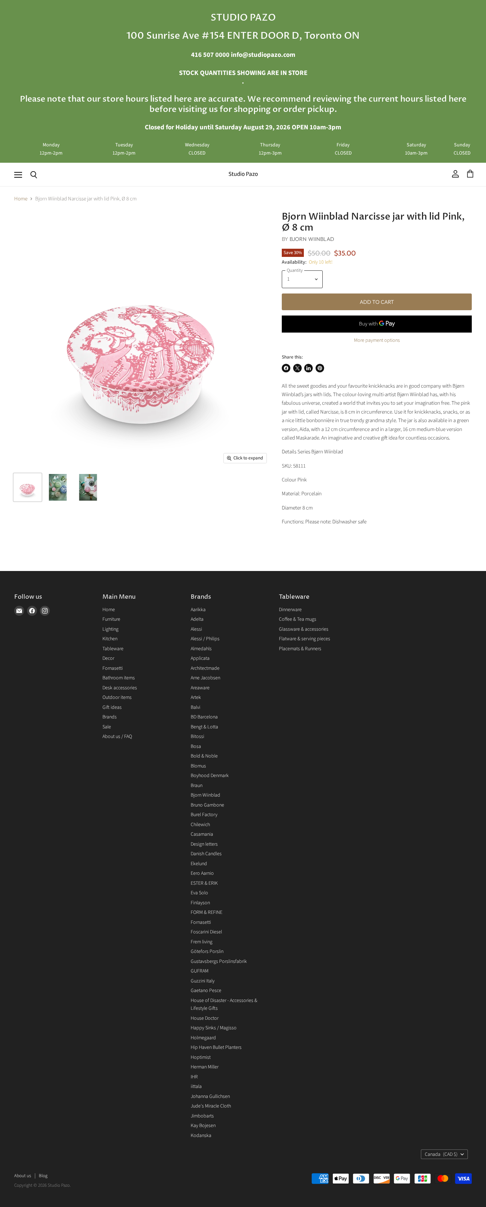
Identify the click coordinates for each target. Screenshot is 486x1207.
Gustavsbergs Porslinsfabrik (219, 961)
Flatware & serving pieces (304, 638)
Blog (43, 1176)
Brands (109, 717)
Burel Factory (204, 814)
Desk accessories (119, 687)
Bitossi (197, 736)
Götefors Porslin (207, 951)
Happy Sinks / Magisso (214, 1027)
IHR (194, 1077)
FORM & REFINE (206, 912)
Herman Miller (204, 1067)
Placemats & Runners (300, 648)
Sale (106, 727)
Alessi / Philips (205, 638)
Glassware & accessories (303, 629)
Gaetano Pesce (206, 990)
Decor (108, 658)
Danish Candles (206, 853)
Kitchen (109, 638)
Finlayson (200, 902)
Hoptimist (201, 1057)
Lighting (110, 629)
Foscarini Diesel (206, 932)
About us (22, 1176)
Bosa (196, 746)
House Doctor (204, 1018)
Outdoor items (117, 697)
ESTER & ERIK (204, 883)
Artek (196, 697)
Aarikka (198, 609)
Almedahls (201, 648)
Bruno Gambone (207, 805)
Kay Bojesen (203, 1125)
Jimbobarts (202, 1116)
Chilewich (200, 824)
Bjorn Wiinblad (312, 239)
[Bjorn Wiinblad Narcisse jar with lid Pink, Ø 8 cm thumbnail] (28, 487)
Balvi (195, 707)
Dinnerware (290, 609)
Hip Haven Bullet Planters (216, 1047)
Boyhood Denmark (210, 775)
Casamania (202, 834)
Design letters (204, 844)
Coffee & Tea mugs (297, 619)
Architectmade (205, 668)
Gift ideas (112, 707)
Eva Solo (199, 892)
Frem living (201, 941)
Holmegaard (203, 1037)
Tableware (112, 648)
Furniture (111, 619)
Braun (196, 785)
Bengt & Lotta (204, 727)
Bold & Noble (204, 756)
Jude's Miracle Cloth (211, 1106)
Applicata (200, 658)
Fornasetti (112, 668)
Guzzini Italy (203, 981)
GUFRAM (199, 971)
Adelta (197, 619)
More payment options (377, 340)
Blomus (198, 766)
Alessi (196, 629)
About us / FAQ (117, 736)
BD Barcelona (204, 717)
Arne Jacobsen (205, 677)
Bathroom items (118, 677)
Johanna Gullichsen (210, 1096)
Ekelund (199, 863)
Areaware (200, 687)
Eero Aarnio (202, 873)
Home (20, 199)
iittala (196, 1086)
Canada (441, 1154)
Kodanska (201, 1135)
